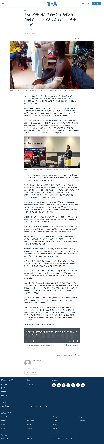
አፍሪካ (3, 388)
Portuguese (56, 417)
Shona (55, 421)
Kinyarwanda (31, 421)
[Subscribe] (83, 385)
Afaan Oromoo (6, 417)
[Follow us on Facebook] (54, 385)
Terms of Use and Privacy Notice (64, 439)
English (3, 424)
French (29, 417)
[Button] (77, 38)
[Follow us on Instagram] (64, 385)
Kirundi (29, 424)
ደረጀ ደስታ (28, 30)
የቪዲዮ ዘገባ (30, 384)
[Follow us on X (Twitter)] (68, 385)
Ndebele (29, 428)
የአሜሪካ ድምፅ (33, 334)
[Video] (83, 3)
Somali (55, 424)
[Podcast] (78, 385)
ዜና (25, 10)
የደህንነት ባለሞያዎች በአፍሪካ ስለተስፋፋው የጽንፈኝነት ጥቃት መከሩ (58, 331)
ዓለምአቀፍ (4, 396)
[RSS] (73, 385)
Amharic (3, 421)
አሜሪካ (3, 392)
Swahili (55, 428)
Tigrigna (81, 417)
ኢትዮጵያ (4, 384)
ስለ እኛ (29, 439)
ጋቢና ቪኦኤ (5, 406)
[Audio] (89, 3)
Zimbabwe (82, 421)
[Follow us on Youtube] (59, 385)
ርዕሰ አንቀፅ (5, 439)
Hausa (3, 428)
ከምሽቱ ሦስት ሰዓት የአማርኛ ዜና (37, 406)
